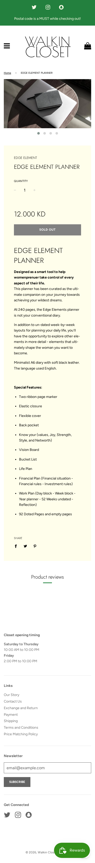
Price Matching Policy (21, 734)
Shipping (11, 721)
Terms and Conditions (21, 727)
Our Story (11, 695)
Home (7, 73)
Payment (11, 714)
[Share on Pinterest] (35, 546)
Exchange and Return (21, 708)
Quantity (21, 181)
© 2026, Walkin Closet (41, 852)
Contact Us (13, 701)
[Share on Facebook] (17, 546)
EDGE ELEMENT (25, 157)
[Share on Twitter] (25, 546)
